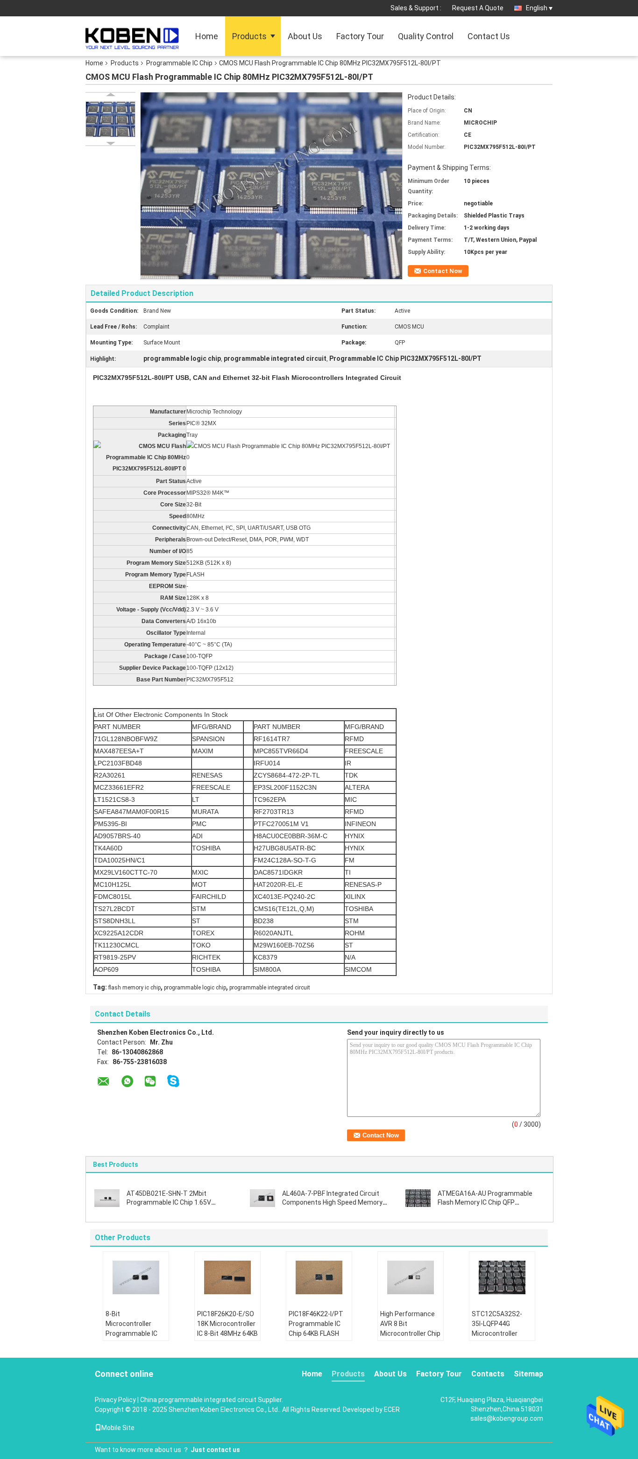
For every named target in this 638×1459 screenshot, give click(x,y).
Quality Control (426, 36)
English (536, 8)
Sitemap (528, 1373)
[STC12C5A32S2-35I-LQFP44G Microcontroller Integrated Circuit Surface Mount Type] (502, 1277)
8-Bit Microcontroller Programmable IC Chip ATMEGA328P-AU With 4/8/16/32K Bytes (135, 1338)
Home (206, 36)
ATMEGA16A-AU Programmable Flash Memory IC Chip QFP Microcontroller (485, 1202)
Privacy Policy (115, 1399)
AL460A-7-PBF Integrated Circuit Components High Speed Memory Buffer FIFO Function (332, 1202)
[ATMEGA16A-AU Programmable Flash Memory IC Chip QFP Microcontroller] (418, 1197)
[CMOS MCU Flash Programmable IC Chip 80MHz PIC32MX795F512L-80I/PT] (110, 119)
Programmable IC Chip (179, 63)
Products (249, 36)
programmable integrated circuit (269, 987)
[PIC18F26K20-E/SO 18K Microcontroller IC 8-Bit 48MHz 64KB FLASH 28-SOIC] (227, 1277)
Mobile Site (118, 1427)
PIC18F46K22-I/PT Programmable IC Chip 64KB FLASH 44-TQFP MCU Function (316, 1333)
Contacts (487, 1373)
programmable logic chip (195, 987)
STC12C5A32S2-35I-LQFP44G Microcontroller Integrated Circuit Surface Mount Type (498, 1338)
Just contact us (215, 1449)
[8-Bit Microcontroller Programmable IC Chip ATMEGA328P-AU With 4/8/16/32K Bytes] (136, 1277)
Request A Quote (477, 8)
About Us (305, 36)
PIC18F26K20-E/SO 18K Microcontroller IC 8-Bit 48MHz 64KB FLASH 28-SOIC (227, 1328)
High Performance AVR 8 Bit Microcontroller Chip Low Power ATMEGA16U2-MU (410, 1333)
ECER (392, 1409)
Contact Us (489, 36)
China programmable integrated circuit (198, 1399)
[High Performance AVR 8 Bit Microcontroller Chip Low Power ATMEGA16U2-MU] (410, 1277)
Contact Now (442, 270)
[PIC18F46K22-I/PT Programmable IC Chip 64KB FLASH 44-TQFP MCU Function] (319, 1277)
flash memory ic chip (134, 987)
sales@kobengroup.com (506, 1418)
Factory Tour (360, 36)
